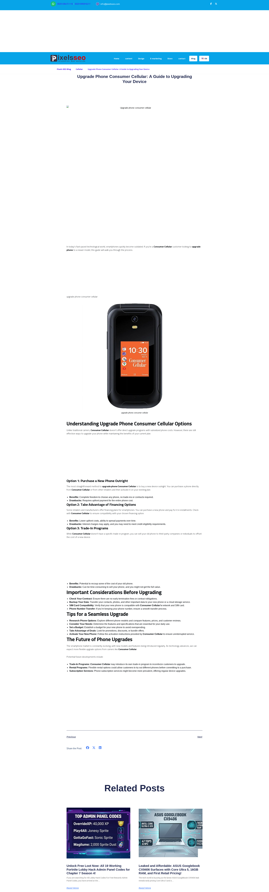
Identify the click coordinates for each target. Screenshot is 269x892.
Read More (73, 888)
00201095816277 (82, 4)
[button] (211, 4)
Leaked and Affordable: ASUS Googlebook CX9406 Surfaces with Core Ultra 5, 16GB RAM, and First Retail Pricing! (169, 869)
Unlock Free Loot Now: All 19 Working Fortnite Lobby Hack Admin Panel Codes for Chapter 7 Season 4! (98, 869)
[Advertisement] (134, 31)
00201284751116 (65, 4)
